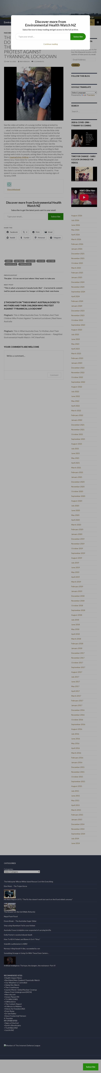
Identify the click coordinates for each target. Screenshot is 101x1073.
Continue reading (50, 44)
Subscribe (78, 36)
